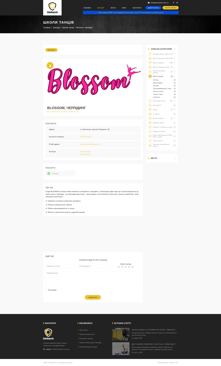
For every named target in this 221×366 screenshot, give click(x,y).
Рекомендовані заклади (88, 347)
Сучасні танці (85, 154)
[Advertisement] (93, 236)
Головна (87, 8)
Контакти (137, 8)
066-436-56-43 (85, 137)
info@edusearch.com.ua (61, 349)
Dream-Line (173, 362)
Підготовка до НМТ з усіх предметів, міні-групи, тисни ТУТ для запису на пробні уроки (130, 12)
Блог (124, 8)
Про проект (83, 330)
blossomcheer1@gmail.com (90, 144)
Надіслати (92, 297)
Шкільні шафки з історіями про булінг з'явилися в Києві (154, 330)
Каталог (100, 8)
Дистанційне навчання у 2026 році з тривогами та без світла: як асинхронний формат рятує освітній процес (154, 344)
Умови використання (87, 334)
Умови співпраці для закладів (90, 342)
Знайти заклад (170, 8)
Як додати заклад (86, 338)
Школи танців (85, 151)
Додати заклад (153, 8)
